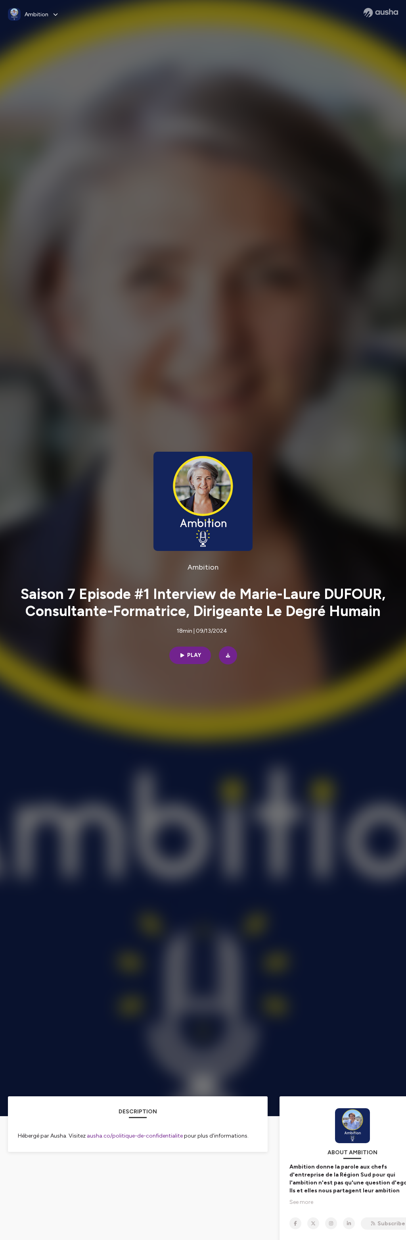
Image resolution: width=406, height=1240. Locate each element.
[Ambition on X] (313, 1223)
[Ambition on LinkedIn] (349, 1223)
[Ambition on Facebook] (295, 1223)
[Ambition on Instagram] (331, 1223)
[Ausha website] (381, 12)
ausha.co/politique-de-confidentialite (135, 1135)
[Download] (228, 655)
